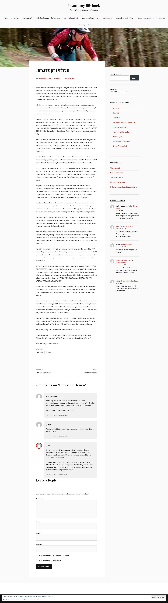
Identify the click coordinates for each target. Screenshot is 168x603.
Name (38, 522)
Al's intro (116, 108)
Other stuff (70, 78)
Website (39, 544)
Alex (58, 78)
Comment (40, 499)
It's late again (117, 137)
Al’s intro (6, 18)
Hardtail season (127, 226)
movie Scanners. (82, 197)
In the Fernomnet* (116, 173)
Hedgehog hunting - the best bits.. (125, 122)
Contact (16, 18)
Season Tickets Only (144, 18)
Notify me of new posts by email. (49, 560)
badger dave (51, 396)
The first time (160, 18)
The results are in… (117, 177)
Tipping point (115, 168)
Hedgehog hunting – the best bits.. (48, 18)
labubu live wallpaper (123, 260)
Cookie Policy (38, 599)
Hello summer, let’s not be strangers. (123, 187)
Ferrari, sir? (27, 18)
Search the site (115, 74)
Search (134, 78)
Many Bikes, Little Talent (124, 18)
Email (38, 533)
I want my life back (84, 5)
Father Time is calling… (118, 182)
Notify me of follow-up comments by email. (53, 555)
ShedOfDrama (121, 263)
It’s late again (107, 18)
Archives (113, 89)
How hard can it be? (71, 18)
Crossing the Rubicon (86, 25)
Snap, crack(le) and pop (129, 281)
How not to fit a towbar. (90, 18)
